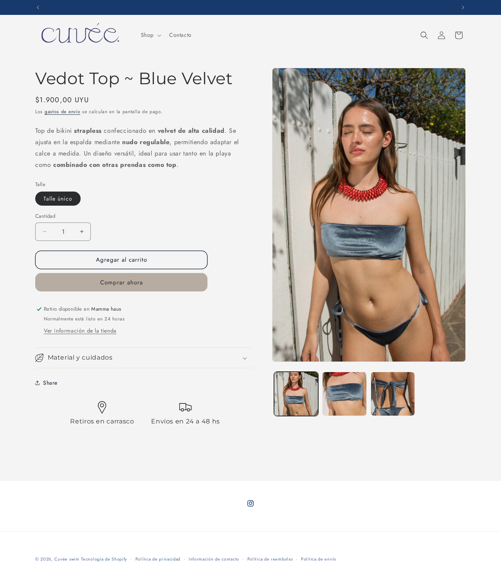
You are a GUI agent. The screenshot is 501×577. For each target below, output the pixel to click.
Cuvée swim (66, 559)
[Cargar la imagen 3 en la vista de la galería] (393, 394)
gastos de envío (63, 111)
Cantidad (45, 216)
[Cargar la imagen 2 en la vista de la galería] (344, 394)
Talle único (57, 199)
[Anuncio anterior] (38, 7)
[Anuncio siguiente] (463, 7)
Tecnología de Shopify (104, 559)
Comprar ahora (121, 282)
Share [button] (50, 383)
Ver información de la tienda (80, 331)
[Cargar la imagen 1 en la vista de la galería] (296, 394)
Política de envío (318, 559)
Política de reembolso (270, 559)
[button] (150, 35)
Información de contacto (214, 559)
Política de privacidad (157, 559)
